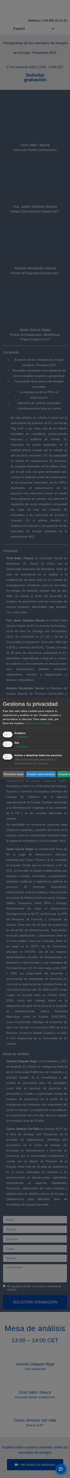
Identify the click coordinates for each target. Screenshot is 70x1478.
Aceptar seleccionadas (41, 773)
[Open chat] (61, 1469)
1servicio (21, 736)
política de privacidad (37, 723)
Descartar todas (14, 773)
